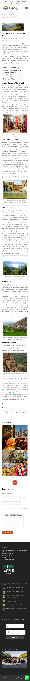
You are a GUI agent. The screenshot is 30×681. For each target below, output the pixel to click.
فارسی (6, 1)
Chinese (24, 1)
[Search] (21, 8)
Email (24, 503)
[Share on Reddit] (22, 412)
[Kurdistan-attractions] (13, 27)
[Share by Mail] (26, 412)
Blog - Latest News (8, 14)
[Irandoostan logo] (12, 8)
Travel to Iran (12, 40)
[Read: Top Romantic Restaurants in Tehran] (3, 596)
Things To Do (22, 38)
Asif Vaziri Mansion (10, 73)
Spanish (11, 1)
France (12, 3)
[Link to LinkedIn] (19, 679)
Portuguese (17, 1)
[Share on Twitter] (7, 412)
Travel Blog (4, 40)
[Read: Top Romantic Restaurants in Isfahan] (3, 592)
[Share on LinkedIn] (13, 412)
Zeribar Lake (8, 75)
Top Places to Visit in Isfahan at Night (14, 587)
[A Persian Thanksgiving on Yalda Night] (21, 444)
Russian (18, 3)
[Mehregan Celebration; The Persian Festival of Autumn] (21, 456)
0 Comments (14, 38)
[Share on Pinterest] (10, 412)
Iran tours (6, 401)
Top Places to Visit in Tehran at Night (14, 604)
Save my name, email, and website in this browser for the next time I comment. (14, 514)
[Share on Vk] (19, 412)
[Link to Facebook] (16, 679)
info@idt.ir (4, 112)
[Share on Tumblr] (16, 412)
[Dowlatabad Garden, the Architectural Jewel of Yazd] (8, 431)
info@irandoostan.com (8, 559)
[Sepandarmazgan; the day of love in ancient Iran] (21, 469)
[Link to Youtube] (24, 679)
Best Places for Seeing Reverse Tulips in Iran (16, 608)
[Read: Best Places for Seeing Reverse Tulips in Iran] (3, 609)
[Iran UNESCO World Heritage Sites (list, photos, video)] (21, 431)
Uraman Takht (9, 77)
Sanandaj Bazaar (18, 91)
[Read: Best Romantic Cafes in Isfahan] (3, 600)
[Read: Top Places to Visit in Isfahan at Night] (3, 588)
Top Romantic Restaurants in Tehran (14, 595)
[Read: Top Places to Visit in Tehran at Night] (3, 605)
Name (24, 497)
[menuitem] (6, 1)
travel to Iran (15, 399)
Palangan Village (9, 79)
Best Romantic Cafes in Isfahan (13, 599)
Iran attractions (8, 403)
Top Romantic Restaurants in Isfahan (14, 591)
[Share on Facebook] (4, 412)
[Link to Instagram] (21, 679)
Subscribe (15, 637)
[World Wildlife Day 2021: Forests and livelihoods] (8, 456)
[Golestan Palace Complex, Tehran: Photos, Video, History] (8, 469)
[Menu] (25, 8)
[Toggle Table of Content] (19, 68)
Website (24, 508)
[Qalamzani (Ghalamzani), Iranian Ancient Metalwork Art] (8, 444)
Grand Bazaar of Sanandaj (12, 70)
